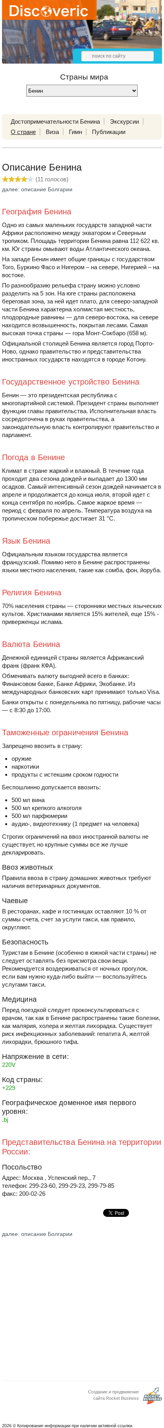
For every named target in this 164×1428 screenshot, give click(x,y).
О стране (23, 131)
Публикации (108, 131)
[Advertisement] (82, 1306)
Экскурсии (124, 121)
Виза (52, 131)
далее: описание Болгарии (37, 189)
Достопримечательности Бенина (55, 121)
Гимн (75, 131)
